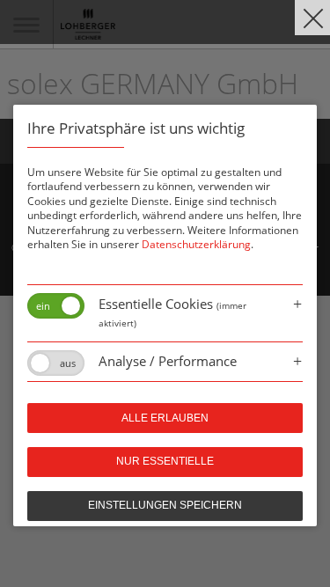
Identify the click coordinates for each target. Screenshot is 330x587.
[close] (312, 17)
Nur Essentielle (165, 461)
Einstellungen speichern (165, 505)
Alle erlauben (165, 418)
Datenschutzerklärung (196, 244)
